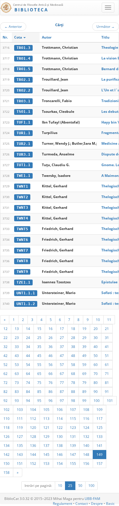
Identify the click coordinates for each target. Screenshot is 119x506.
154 (60, 463)
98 (73, 400)
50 (96, 355)
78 (73, 382)
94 (28, 400)
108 (86, 409)
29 (84, 337)
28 (73, 337)
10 (98, 319)
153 (46, 463)
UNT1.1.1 (25, 293)
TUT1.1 (23, 165)
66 (51, 373)
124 (86, 427)
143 (20, 454)
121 (46, 427)
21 (107, 328)
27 (62, 337)
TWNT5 (22, 229)
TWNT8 (22, 261)
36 (51, 346)
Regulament (62, 503)
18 (73, 328)
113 (46, 418)
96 (51, 400)
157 (99, 463)
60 (96, 364)
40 (96, 346)
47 (62, 355)
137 (46, 445)
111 (20, 418)
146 (60, 454)
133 (99, 436)
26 (51, 337)
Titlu (105, 37)
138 (60, 445)
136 (33, 445)
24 (28, 337)
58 (73, 364)
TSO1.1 (23, 111)
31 (107, 337)
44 (28, 355)
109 (99, 409)
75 (39, 382)
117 (99, 418)
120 (33, 427)
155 (73, 463)
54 (28, 364)
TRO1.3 (23, 48)
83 (17, 391)
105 (46, 409)
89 (84, 391)
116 (86, 418)
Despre (97, 503)
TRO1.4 (23, 58)
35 (39, 346)
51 (107, 355)
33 (17, 346)
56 (51, 364)
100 (97, 400)
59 (84, 364)
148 (86, 454)
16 (51, 328)
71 (107, 373)
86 (51, 391)
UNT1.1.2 (25, 304)
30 (96, 337)
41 (107, 346)
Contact (81, 503)
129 (46, 436)
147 (73, 454)
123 (73, 427)
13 (17, 328)
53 (17, 364)
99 (84, 400)
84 (28, 391)
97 (62, 400)
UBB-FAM (92, 498)
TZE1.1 (23, 282)
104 (33, 409)
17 (62, 328)
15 (39, 328)
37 (62, 346)
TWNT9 (22, 271)
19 (84, 328)
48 (73, 355)
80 (96, 382)
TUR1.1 (23, 133)
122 (60, 427)
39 (84, 346)
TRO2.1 (23, 79)
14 (28, 328)
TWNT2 (22, 197)
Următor (105, 26)
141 (99, 445)
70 (96, 373)
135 (20, 445)
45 (39, 355)
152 (33, 463)
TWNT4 (22, 218)
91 (107, 391)
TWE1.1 (23, 175)
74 (28, 382)
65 (39, 373)
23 (17, 337)
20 (96, 328)
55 (39, 364)
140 (86, 445)
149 (99, 454)
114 (60, 418)
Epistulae (109, 282)
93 (17, 400)
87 (62, 391)
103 (20, 409)
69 (84, 373)
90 (96, 391)
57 (62, 364)
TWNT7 (22, 250)
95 (39, 400)
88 (73, 391)
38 (73, 346)
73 (17, 382)
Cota (18, 37)
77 (62, 382)
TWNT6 (22, 239)
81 (107, 382)
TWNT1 (22, 186)
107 (73, 409)
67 (62, 373)
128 (33, 436)
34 (28, 346)
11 (109, 319)
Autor (46, 37)
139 (73, 445)
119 (20, 427)
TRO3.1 (23, 101)
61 (107, 364)
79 (84, 382)
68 (73, 373)
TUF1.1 (23, 122)
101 (110, 400)
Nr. (5, 37)
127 (20, 436)
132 (86, 436)
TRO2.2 (23, 90)
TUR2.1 (23, 144)
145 (46, 454)
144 (33, 454)
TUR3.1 (23, 154)
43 (17, 355)
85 (39, 391)
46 (51, 355)
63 (17, 373)
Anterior (13, 26)
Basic (110, 503)
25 (39, 337)
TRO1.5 (23, 69)
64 (28, 373)
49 (84, 355)
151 (20, 463)
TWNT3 (22, 207)
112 (33, 418)
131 (73, 436)
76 (51, 382)
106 (60, 409)
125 (99, 427)
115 (73, 418)
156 (86, 463)
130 (60, 436)
